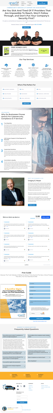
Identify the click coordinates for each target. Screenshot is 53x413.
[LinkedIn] (24, 386)
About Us (23, 3)
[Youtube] (17, 389)
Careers (31, 3)
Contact (29, 5)
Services (29, 2)
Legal (45, 321)
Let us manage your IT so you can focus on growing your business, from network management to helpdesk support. (6, 74)
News (22, 5)
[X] (21, 386)
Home (22, 2)
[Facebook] (17, 386)
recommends (13, 407)
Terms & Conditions (41, 321)
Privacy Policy (35, 321)
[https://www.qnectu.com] (14, 3)
